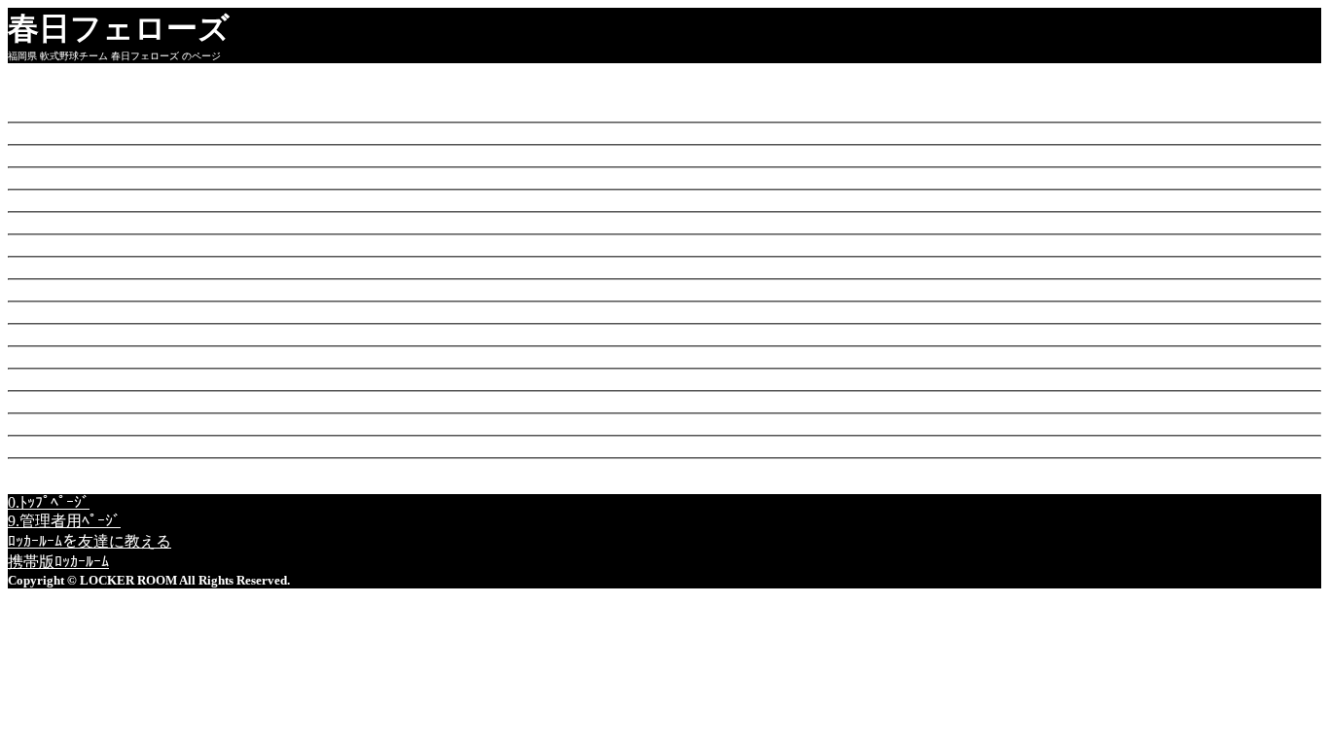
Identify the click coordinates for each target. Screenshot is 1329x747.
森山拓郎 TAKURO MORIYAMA (215, 132)
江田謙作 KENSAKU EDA (201, 311)
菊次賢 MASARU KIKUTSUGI (272, 446)
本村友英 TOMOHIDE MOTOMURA (227, 200)
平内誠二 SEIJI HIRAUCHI (186, 334)
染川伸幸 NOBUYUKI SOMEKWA (267, 289)
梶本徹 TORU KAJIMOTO (196, 177)
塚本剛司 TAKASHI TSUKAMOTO (277, 423)
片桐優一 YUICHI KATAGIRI (202, 155)
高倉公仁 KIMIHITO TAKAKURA (226, 267)
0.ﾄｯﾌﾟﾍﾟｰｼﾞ (49, 502)
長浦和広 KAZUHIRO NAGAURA (205, 222)
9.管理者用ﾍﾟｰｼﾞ (64, 521)
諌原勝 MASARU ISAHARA (209, 110)
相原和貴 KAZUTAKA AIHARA (259, 244)
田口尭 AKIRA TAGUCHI (208, 356)
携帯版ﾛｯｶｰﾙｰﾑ (58, 561)
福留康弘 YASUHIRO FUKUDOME (231, 401)
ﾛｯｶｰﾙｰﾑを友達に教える (89, 541)
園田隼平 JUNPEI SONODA (205, 379)
